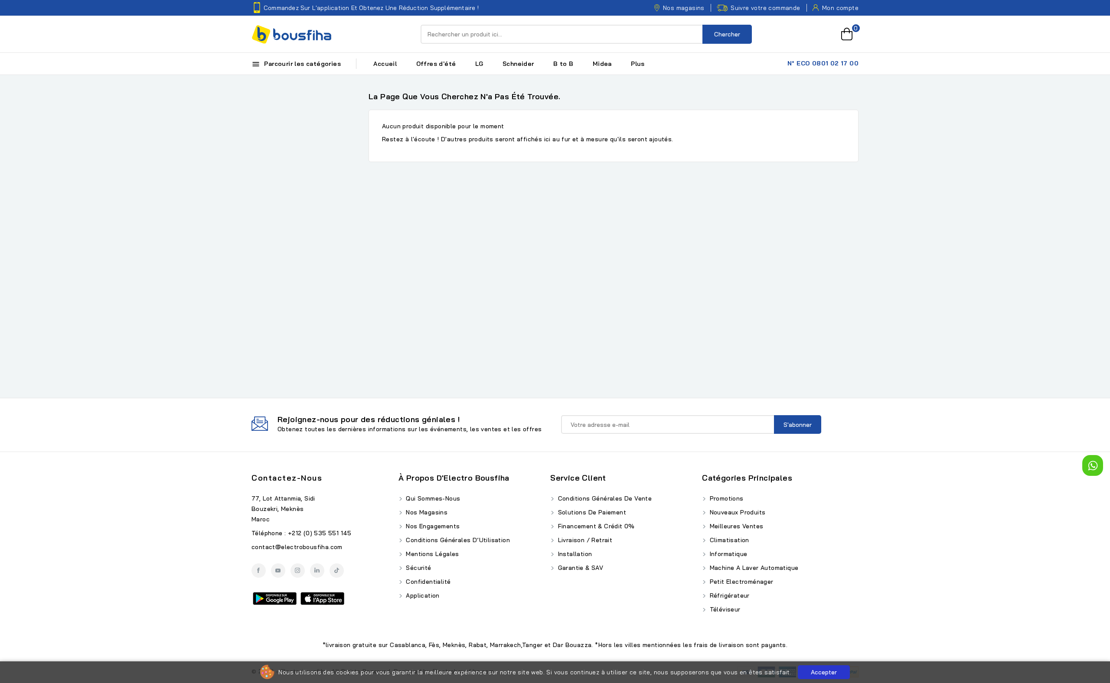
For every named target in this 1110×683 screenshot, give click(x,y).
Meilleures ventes (735, 526)
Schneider (518, 64)
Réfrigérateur (729, 595)
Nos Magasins (425, 512)
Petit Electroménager (740, 581)
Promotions (725, 498)
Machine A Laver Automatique (753, 568)
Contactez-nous (286, 478)
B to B (563, 64)
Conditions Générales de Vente (604, 498)
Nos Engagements (432, 526)
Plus (638, 64)
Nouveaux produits (736, 512)
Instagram (298, 570)
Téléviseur (724, 609)
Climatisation (728, 540)
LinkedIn (317, 570)
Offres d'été (436, 64)
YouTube (278, 570)
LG (479, 64)
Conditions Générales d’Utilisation (457, 540)
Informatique (727, 554)
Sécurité (417, 568)
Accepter (824, 672)
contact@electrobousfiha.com (297, 547)
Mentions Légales (431, 554)
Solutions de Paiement (591, 512)
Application (422, 595)
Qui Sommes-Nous (432, 498)
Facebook (258, 570)
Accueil (385, 64)
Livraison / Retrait (584, 540)
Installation (574, 554)
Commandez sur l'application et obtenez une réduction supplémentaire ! (371, 8)
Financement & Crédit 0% (595, 526)
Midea (602, 64)
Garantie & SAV (579, 568)
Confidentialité (427, 581)
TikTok (337, 570)
